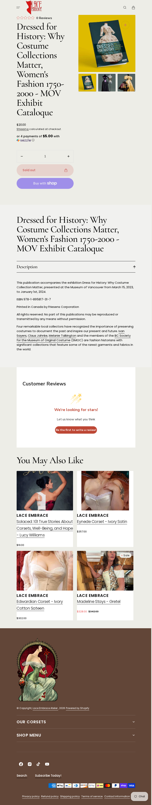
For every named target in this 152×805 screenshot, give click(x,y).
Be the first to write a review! (74, 430)
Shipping (21, 129)
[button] (16, 7)
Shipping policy (68, 796)
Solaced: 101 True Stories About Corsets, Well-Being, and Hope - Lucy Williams (43, 528)
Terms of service (90, 796)
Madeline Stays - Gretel (97, 601)
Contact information (115, 796)
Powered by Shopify (76, 708)
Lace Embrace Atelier (44, 708)
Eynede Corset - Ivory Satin (101, 521)
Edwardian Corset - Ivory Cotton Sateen (38, 605)
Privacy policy (29, 796)
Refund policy (48, 796)
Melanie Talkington (61, 335)
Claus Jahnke (36, 335)
